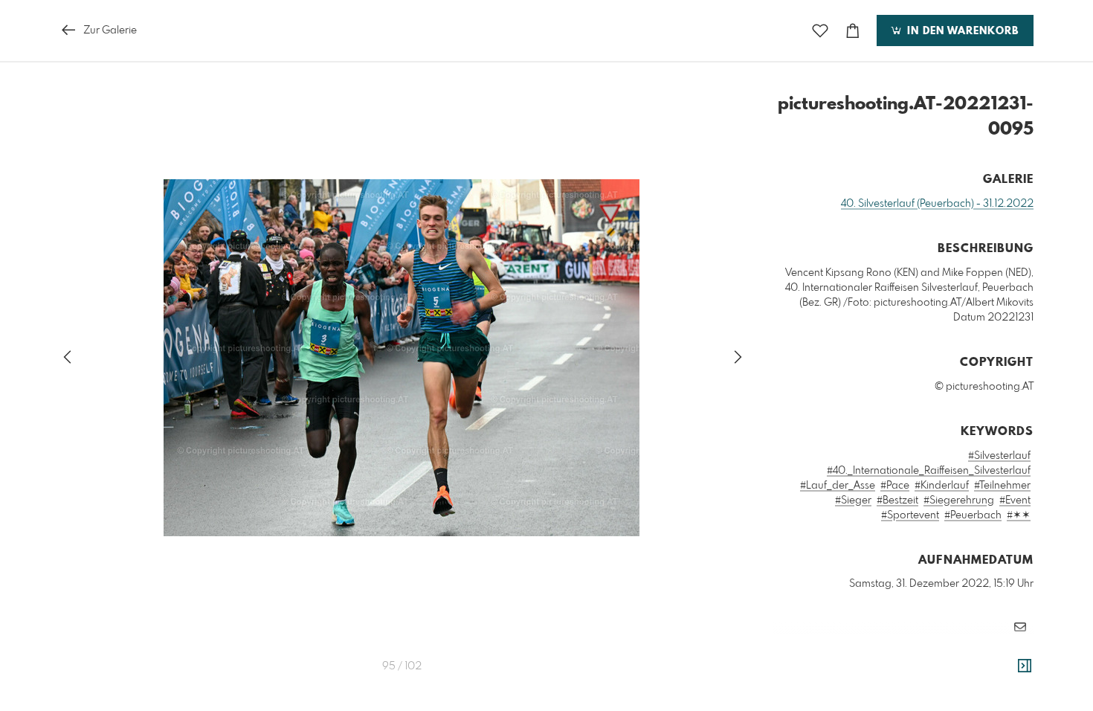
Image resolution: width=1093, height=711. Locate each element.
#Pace (894, 485)
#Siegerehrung (958, 500)
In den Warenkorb (961, 31)
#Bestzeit (897, 500)
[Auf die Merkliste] (820, 31)
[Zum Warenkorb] (853, 31)
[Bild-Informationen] (1025, 666)
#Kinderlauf (942, 485)
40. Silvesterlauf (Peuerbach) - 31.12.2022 (937, 204)
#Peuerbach (973, 515)
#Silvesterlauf (999, 456)
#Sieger (853, 500)
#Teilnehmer (1002, 485)
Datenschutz (1008, 671)
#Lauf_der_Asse (837, 485)
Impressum (950, 671)
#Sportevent (910, 515)
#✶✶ (1019, 515)
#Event (1015, 500)
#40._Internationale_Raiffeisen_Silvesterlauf (929, 471)
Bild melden (1009, 650)
